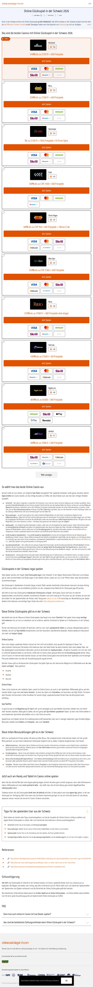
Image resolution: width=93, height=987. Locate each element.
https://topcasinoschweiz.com (53, 601)
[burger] (89, 3)
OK (66, 980)
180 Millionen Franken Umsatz (14, 24)
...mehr (88, 24)
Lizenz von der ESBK (53, 598)
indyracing (63, 24)
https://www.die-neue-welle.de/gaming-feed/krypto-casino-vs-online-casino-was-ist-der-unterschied (43, 863)
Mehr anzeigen (46, 474)
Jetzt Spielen (46, 61)
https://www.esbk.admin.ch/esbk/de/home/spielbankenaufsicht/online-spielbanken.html (38, 867)
